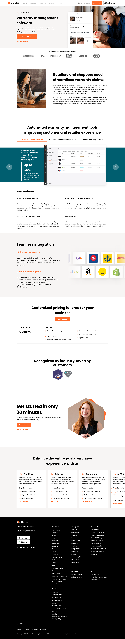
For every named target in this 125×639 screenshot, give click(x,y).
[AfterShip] (14, 3)
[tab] (32, 139)
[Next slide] (113, 490)
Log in (83, 3)
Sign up (88, 3)
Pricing (60, 3)
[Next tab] (116, 167)
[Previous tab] (9, 167)
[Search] (79, 3)
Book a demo (97, 3)
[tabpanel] (62, 186)
